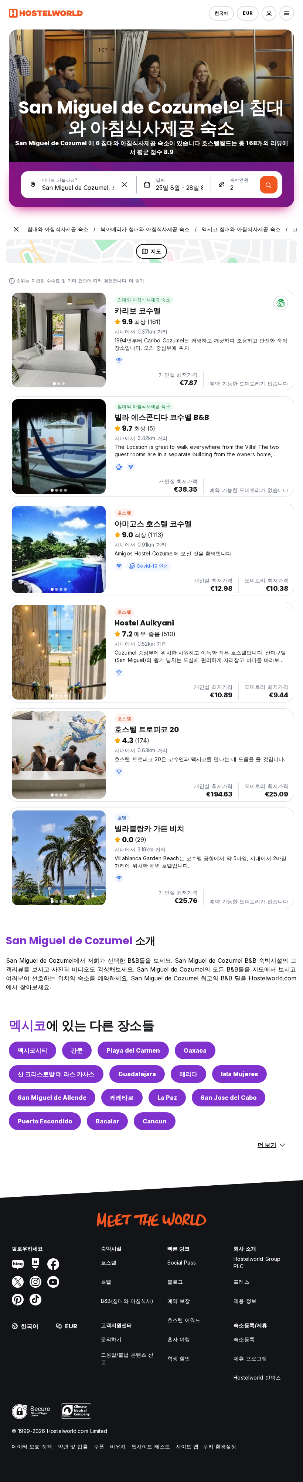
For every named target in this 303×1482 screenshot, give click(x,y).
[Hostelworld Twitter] (18, 1282)
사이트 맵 (187, 1446)
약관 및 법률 (73, 1446)
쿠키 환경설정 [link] (219, 1446)
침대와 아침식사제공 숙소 (144, 300)
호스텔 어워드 (184, 1320)
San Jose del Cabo (228, 1097)
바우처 (118, 1446)
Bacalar (107, 1121)
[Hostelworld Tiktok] (35, 1299)
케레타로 (122, 1097)
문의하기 (111, 1339)
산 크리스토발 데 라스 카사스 (56, 1074)
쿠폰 (99, 1446)
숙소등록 (244, 1339)
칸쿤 (77, 1050)
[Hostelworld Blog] (18, 1264)
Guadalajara (137, 1074)
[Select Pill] (269, 13)
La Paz (167, 1097)
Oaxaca (195, 1050)
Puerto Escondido (45, 1121)
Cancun (155, 1121)
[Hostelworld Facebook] (53, 1264)
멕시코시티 (32, 1050)
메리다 (188, 1074)
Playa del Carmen (133, 1050)
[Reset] (124, 184)
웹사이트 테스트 (151, 1446)
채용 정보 (245, 1301)
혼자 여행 (178, 1339)
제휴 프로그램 (250, 1358)
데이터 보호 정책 (32, 1446)
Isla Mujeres (239, 1074)
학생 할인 (178, 1358)
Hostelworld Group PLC (257, 1262)
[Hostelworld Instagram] (35, 1282)
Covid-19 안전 (152, 566)
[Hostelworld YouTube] (53, 1282)
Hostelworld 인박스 (257, 1377)
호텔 (122, 817)
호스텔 (124, 513)
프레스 (241, 1282)
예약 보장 (178, 1301)
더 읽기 (136, 280)
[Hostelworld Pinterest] (18, 1299)
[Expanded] (16, 229)
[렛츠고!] (269, 184)
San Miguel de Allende (52, 1097)
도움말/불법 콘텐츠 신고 (127, 1358)
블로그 (175, 1282)
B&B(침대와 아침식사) (127, 1301)
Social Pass (181, 1262)
